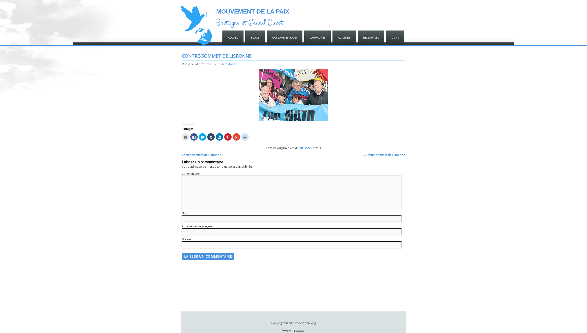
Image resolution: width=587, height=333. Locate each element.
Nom (185, 213)
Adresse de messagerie (197, 226)
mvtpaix (230, 64)
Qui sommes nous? (284, 37)
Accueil (233, 37)
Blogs (255, 37)
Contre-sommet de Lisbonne (217, 56)
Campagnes (317, 37)
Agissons (344, 37)
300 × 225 (305, 148)
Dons (395, 37)
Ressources (371, 37)
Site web (187, 239)
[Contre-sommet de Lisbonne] (293, 119)
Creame (300, 330)
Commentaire (191, 174)
